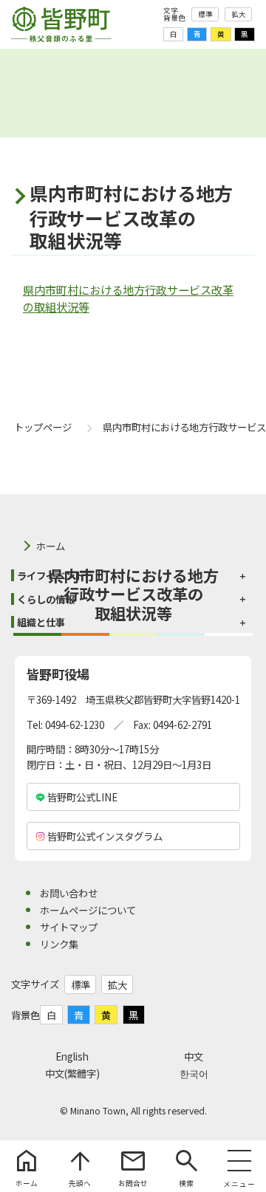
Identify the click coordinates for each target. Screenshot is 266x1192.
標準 (205, 14)
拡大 (238, 14)
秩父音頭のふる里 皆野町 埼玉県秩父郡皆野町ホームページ (61, 24)
